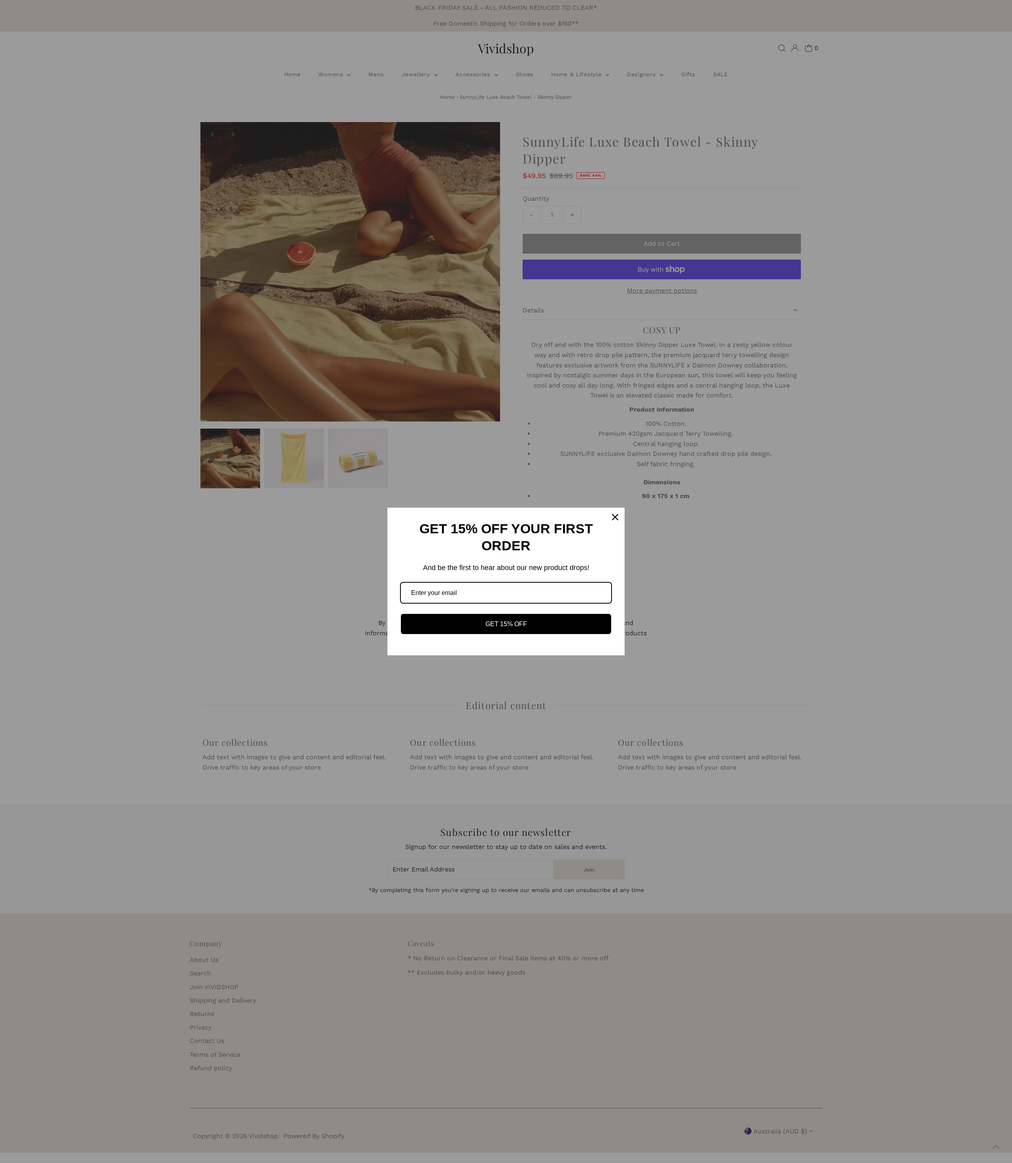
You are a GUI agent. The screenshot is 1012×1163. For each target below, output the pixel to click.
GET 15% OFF (506, 624)
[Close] (615, 517)
